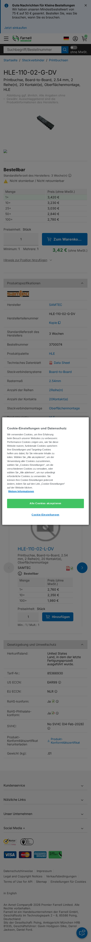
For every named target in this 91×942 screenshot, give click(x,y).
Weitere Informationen (21, 491)
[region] (45, 471)
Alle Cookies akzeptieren (45, 503)
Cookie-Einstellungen (45, 514)
